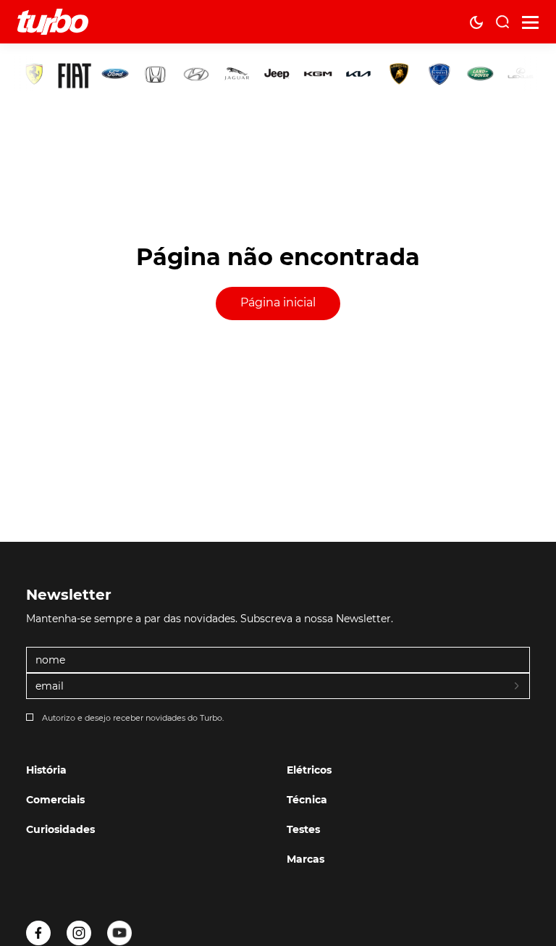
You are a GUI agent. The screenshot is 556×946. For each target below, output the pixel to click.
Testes (303, 829)
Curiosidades (60, 829)
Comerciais (55, 799)
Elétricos (309, 770)
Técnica (307, 799)
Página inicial (278, 302)
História (46, 770)
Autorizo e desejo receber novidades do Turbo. (133, 718)
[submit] (517, 686)
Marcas (305, 859)
